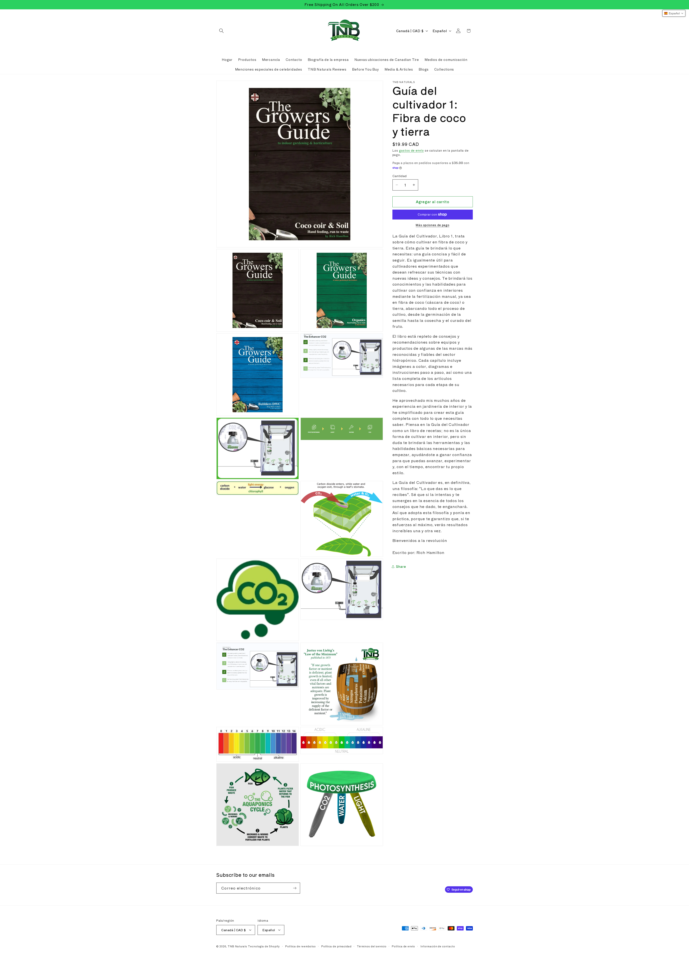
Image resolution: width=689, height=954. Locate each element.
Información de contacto (437, 946)
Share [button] (401, 566)
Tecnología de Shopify (264, 946)
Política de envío (403, 946)
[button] (221, 31)
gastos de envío (411, 150)
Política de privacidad (336, 946)
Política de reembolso (300, 946)
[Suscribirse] (295, 888)
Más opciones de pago (432, 225)
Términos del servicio (371, 946)
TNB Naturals (237, 946)
